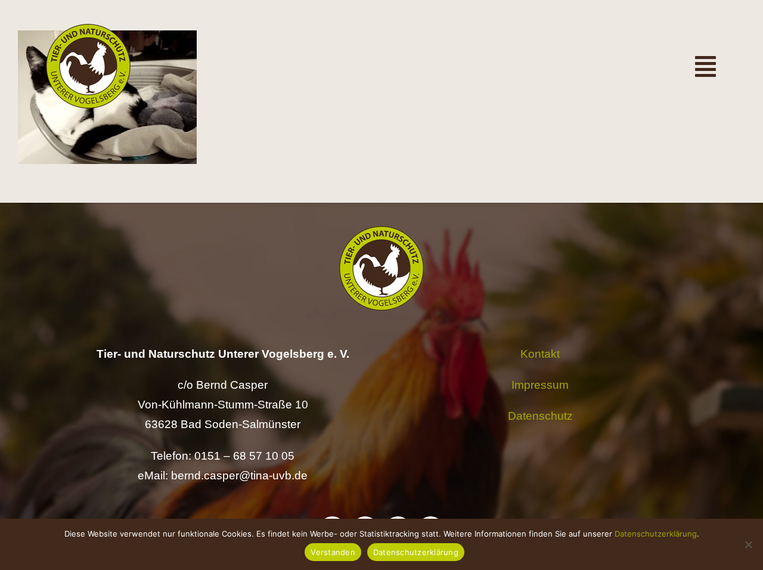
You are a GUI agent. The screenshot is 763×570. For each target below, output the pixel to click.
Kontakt (540, 354)
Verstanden (333, 552)
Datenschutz (540, 416)
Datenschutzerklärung (656, 533)
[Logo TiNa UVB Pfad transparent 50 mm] (88, 29)
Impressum (540, 385)
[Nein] (748, 544)
